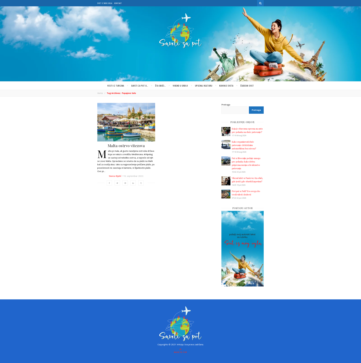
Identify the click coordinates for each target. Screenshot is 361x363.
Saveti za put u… (139, 85)
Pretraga (225, 104)
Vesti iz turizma (115, 85)
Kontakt (118, 3)
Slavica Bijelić (115, 176)
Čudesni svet (247, 85)
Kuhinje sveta (226, 85)
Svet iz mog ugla (104, 3)
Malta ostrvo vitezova (126, 145)
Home (100, 93)
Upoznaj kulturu (203, 85)
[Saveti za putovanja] (180, 30)
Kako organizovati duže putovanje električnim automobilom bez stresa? (244, 145)
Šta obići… (160, 85)
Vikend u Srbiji (180, 85)
